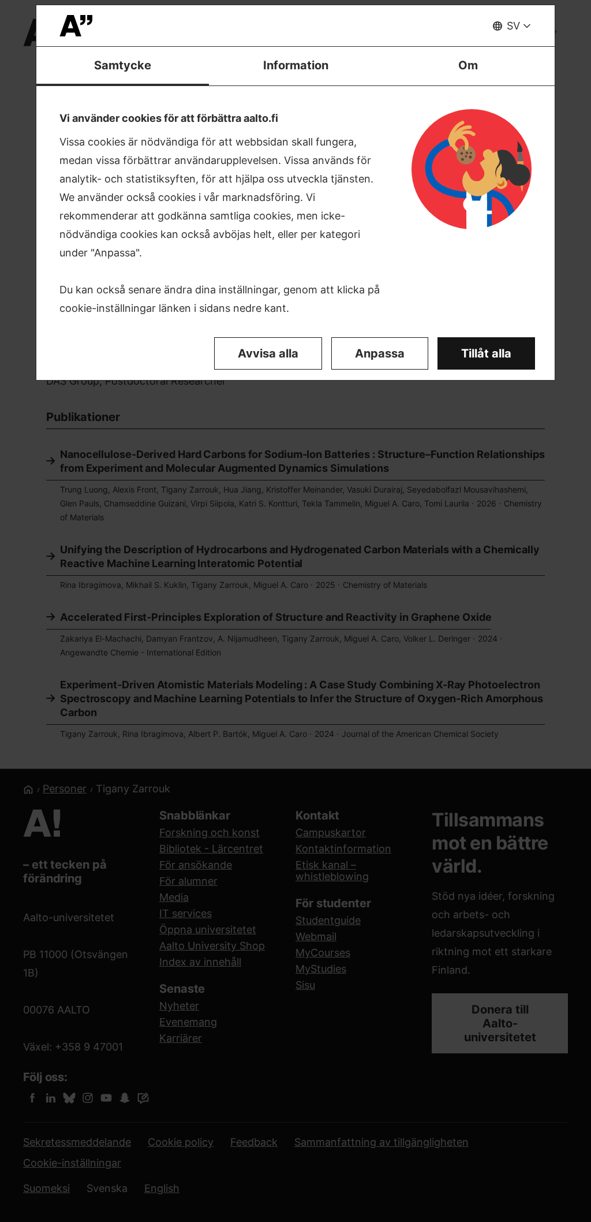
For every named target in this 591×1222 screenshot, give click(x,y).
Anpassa (380, 353)
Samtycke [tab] (122, 65)
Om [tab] (468, 65)
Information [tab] (295, 65)
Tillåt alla (486, 353)
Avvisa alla (268, 353)
